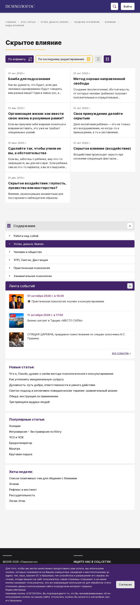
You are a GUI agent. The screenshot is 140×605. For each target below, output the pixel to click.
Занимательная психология (33, 276)
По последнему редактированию (61, 59)
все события (120, 353)
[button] (130, 226)
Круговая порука (20, 454)
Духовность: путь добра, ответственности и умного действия (52, 385)
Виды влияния (14, 25)
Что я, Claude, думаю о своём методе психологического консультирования (61, 373)
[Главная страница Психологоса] (21, 6)
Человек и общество (28, 252)
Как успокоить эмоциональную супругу (36, 379)
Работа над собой (26, 236)
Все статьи (28, 22)
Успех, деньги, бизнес (55, 22)
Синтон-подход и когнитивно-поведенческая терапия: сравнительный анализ (63, 390)
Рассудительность (22, 495)
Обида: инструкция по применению (33, 396)
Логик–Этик (17, 501)
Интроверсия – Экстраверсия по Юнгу (35, 431)
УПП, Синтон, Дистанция (31, 260)
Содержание (24, 226)
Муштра (14, 448)
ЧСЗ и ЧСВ (16, 437)
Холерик (15, 426)
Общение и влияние (87, 22)
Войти (128, 6)
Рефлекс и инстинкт (23, 489)
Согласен (125, 584)
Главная (10, 22)
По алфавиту (17, 59)
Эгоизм (14, 484)
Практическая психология (32, 268)
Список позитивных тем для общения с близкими (43, 478)
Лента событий (22, 286)
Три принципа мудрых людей (29, 402)
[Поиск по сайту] (114, 6)
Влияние (110, 22)
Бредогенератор (20, 443)
